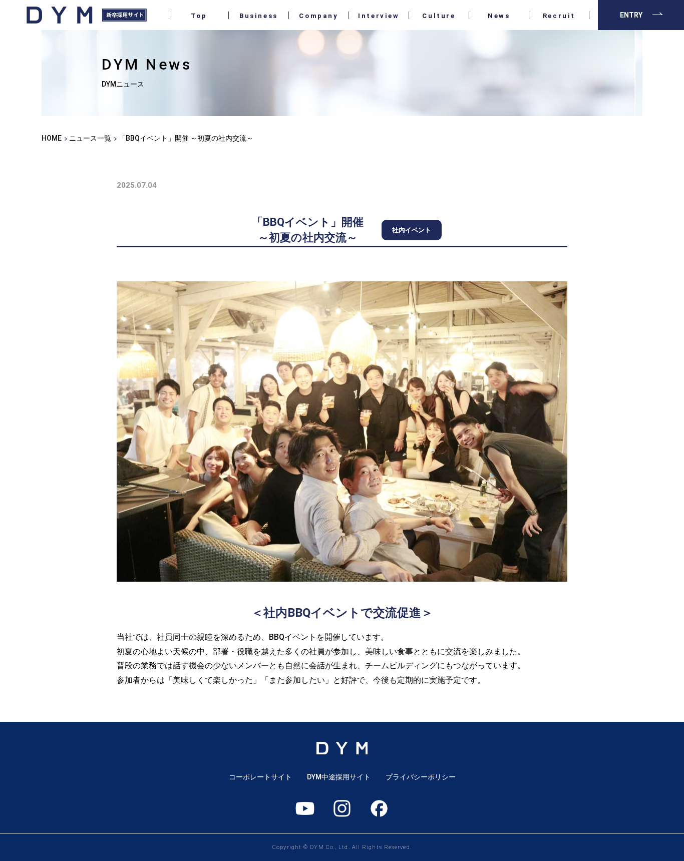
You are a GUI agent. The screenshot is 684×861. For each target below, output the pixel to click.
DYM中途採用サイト (339, 777)
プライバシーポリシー (421, 777)
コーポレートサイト (260, 777)
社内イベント (411, 230)
